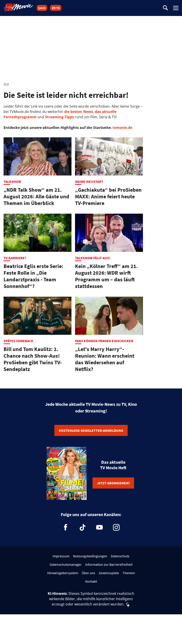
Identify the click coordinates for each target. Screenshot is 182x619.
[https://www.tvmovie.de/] (18, 8)
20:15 (56, 8)
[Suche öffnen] (165, 8)
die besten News (78, 111)
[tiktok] (82, 527)
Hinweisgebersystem (62, 573)
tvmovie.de (122, 127)
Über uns (88, 573)
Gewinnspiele (109, 573)
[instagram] (116, 527)
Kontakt (91, 581)
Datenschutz (120, 556)
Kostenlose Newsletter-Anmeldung (91, 430)
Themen (129, 573)
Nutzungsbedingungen (90, 556)
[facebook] (65, 527)
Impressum (61, 556)
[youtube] (99, 527)
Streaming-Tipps (59, 116)
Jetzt (42, 8)
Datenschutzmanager (66, 564)
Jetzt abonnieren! (113, 483)
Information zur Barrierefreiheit (109, 564)
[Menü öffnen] (175, 8)
